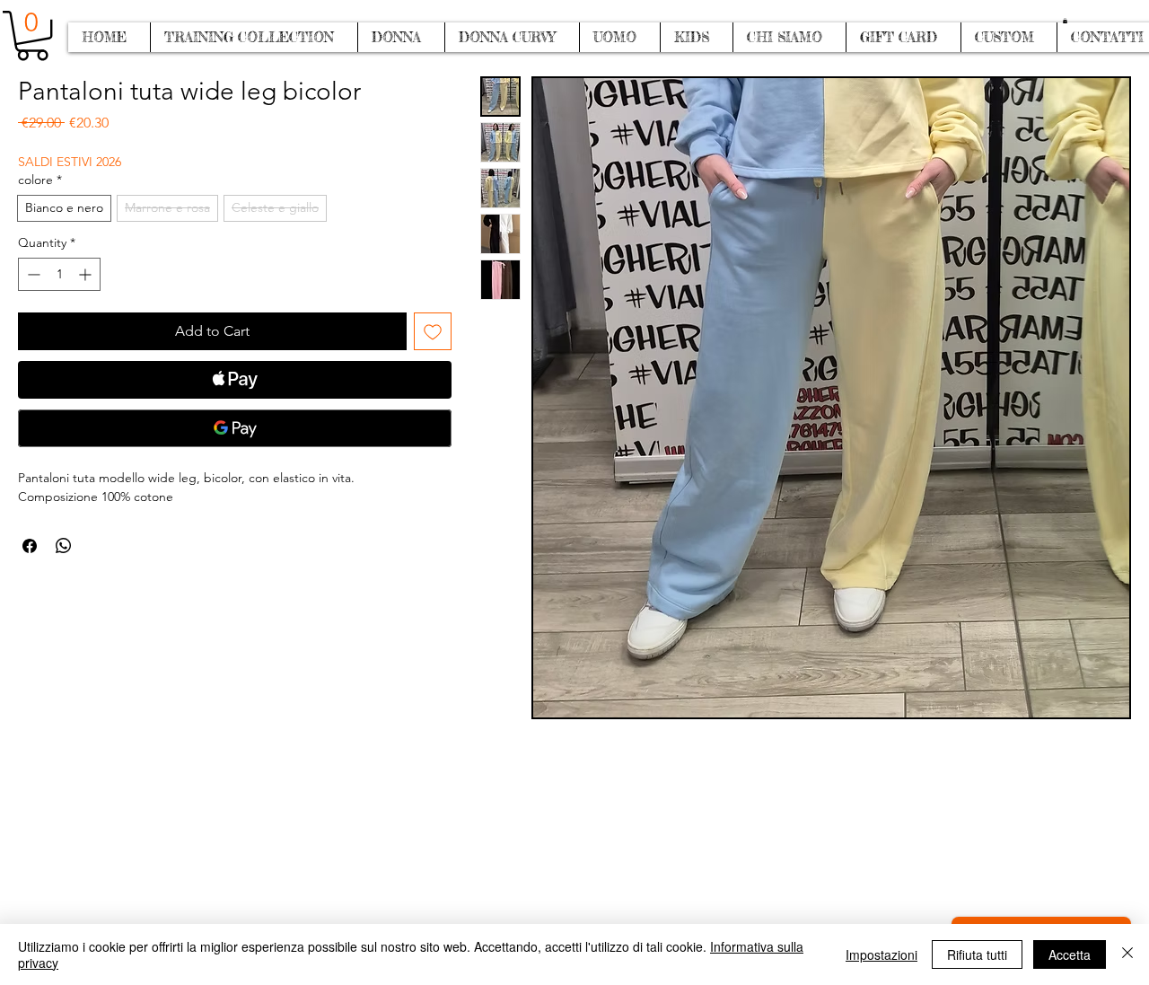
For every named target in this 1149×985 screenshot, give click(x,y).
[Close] (1127, 954)
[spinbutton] (59, 274)
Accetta (1069, 954)
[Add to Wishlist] (433, 331)
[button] (1065, 20)
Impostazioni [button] (881, 954)
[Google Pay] (235, 428)
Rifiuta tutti (977, 954)
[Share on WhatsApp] (64, 546)
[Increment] (86, 274)
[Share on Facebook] (29, 546)
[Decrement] (32, 274)
